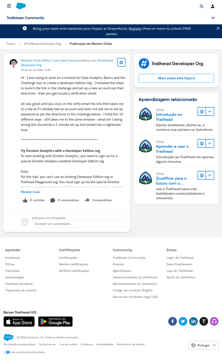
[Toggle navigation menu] (213, 18)
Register (135, 28)
